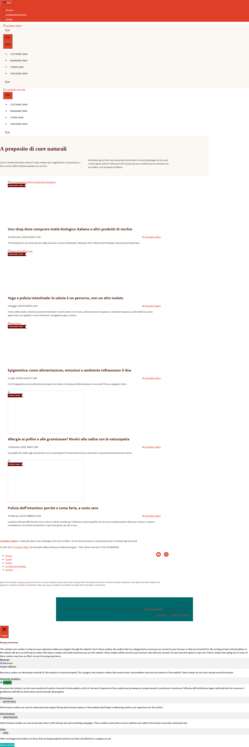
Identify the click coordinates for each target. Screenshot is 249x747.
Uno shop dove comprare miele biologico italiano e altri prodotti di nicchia (70, 229)
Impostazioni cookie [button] (180, 615)
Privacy (8, 556)
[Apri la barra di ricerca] (7, 31)
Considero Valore (9, 541)
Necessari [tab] (4, 660)
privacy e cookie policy (153, 609)
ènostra (49, 585)
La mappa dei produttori (16, 14)
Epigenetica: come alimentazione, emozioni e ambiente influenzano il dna (69, 370)
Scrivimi (9, 19)
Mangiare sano (18, 61)
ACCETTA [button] (161, 615)
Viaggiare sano (19, 74)
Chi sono (9, 10)
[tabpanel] (124, 672)
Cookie (8, 560)
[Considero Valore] (14, 90)
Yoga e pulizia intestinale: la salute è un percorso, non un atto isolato (65, 298)
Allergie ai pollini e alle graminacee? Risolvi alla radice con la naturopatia (68, 439)
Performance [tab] (6, 698)
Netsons (23, 582)
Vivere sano (17, 67)
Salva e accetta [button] (7, 745)
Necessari (8, 663)
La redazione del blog (15, 567)
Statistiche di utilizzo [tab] (10, 679)
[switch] (1, 682)
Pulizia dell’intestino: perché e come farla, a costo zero (53, 508)
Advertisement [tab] (7, 714)
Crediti (8, 563)
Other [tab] (3, 729)
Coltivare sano (19, 54)
